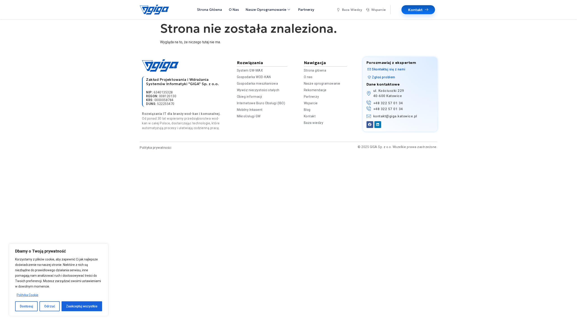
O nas (234, 9)
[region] (58, 280)
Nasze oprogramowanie (266, 9)
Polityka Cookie (27, 295)
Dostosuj (26, 306)
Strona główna (209, 9)
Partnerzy (306, 9)
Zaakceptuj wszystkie (81, 306)
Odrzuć (49, 306)
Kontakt (415, 9)
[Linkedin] (377, 124)
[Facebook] (369, 124)
